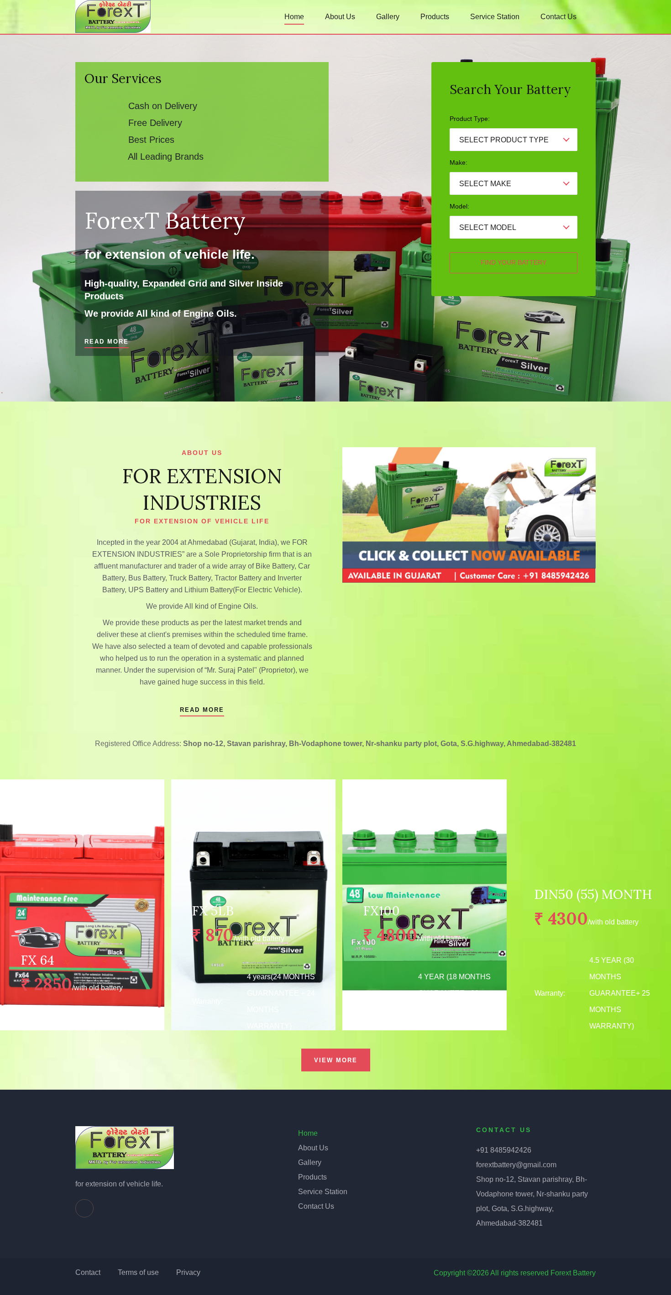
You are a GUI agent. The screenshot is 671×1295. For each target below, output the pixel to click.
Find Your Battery (513, 262)
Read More (106, 341)
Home (294, 17)
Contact (87, 1272)
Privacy (188, 1272)
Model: (459, 206)
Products (434, 17)
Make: (458, 162)
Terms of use (138, 1272)
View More (335, 1060)
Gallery (387, 17)
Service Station (494, 17)
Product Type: (470, 118)
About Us (340, 17)
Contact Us (558, 17)
